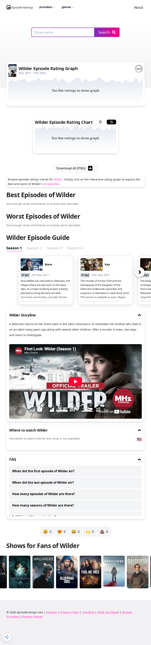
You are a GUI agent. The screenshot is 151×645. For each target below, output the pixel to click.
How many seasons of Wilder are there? (43, 505)
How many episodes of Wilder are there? (43, 494)
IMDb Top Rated (108, 612)
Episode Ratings (22, 7)
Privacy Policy (69, 612)
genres (66, 7)
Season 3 (54, 248)
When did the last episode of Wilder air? (43, 482)
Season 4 (75, 248)
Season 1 (14, 248)
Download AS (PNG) (71, 168)
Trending (88, 612)
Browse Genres (33, 616)
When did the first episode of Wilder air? (43, 471)
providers (45, 7)
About (138, 7)
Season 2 (34, 248)
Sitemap (51, 612)
